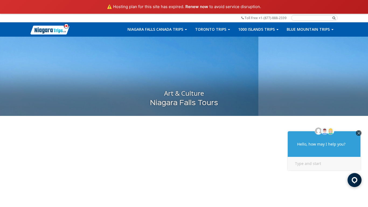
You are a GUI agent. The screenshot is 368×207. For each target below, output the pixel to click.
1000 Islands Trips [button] (257, 29)
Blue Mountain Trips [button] (309, 29)
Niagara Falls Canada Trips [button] (155, 29)
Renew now (196, 6)
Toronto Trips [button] (211, 29)
